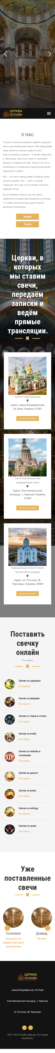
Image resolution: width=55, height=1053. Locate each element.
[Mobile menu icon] (49, 113)
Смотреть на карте (28, 418)
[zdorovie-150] (10, 684)
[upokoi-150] (10, 702)
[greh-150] (10, 829)
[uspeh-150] (10, 794)
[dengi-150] (10, 776)
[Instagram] (30, 1027)
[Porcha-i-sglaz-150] (10, 719)
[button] (7, 928)
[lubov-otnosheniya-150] (10, 757)
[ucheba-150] (10, 737)
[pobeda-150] (10, 812)
